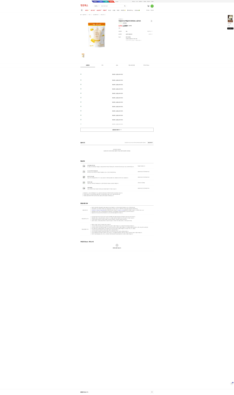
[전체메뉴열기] (81, 10)
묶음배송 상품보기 (138, 40)
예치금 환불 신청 (230, 28)
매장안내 (148, 1)
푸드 (89, 14)
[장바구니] (148, 6)
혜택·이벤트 (229, 23)
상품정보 (88, 65)
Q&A (117, 65)
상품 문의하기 (150, 142)
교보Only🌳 (137, 10)
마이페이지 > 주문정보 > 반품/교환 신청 (99, 210)
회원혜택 (140, 1)
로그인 (137, 1)
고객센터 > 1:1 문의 (121, 210)
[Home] (80, 14)
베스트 (109, 10)
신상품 (114, 10)
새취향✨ (87, 10)
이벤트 (118, 10)
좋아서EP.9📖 (130, 10)
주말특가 (105, 10)
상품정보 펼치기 (116, 130)
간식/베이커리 (95, 14)
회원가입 (133, 1)
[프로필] (152, 6)
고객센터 (152, 1)
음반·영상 (93, 10)
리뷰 (102, 65)
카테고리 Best (146, 65)
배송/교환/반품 (132, 65)
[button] (151, 21)
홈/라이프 (84, 14)
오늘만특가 (99, 10)
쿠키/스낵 (102, 14)
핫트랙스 (96, 6)
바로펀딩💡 (123, 10)
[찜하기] (152, 392)
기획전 (229, 25)
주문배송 (145, 1)
